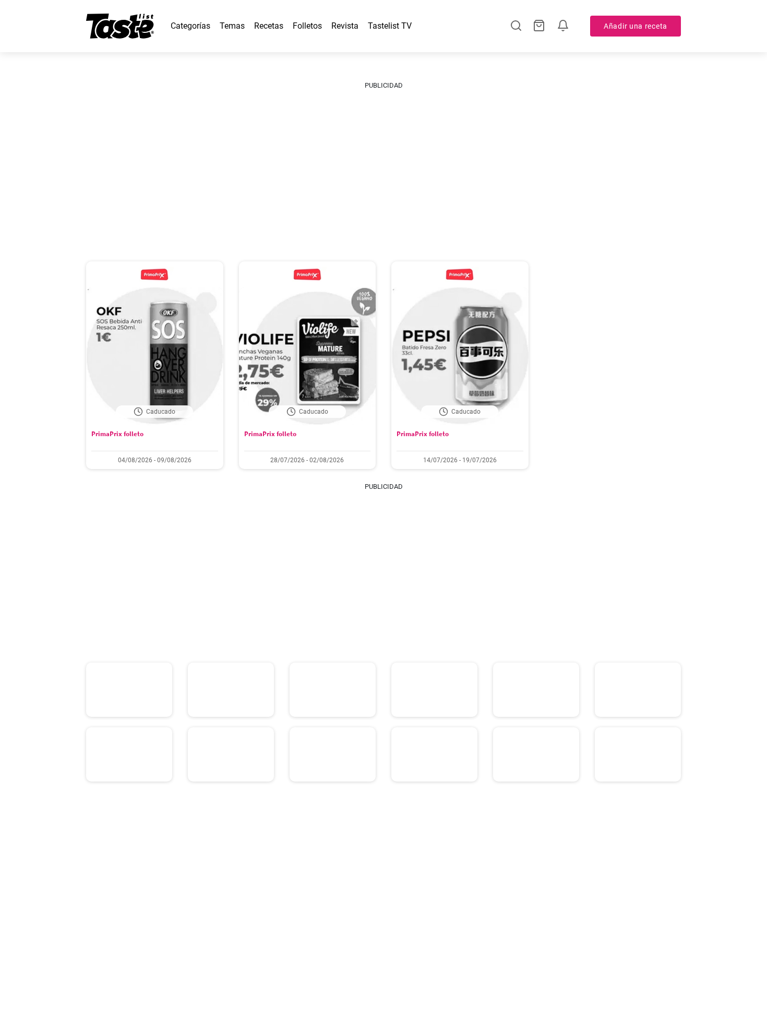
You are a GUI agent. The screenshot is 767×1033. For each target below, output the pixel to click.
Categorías (190, 26)
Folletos (307, 26)
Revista (344, 26)
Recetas (268, 26)
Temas (232, 26)
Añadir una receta (635, 26)
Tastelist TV (390, 26)
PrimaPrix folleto (117, 433)
